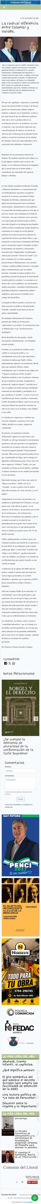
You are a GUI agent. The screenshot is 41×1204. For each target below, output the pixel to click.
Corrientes (8, 15)
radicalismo (21, 11)
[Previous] (5, 718)
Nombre (8, 767)
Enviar (20, 799)
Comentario (9, 776)
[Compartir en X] (9, 664)
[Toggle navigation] (4, 7)
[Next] (36, 718)
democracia (8, 11)
